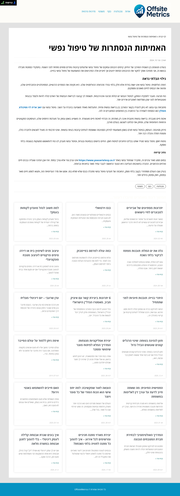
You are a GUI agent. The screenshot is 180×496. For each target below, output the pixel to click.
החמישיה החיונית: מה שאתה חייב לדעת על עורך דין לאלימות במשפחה (143, 392)
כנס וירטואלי (103, 208)
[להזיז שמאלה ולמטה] (2, 3)
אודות (127, 11)
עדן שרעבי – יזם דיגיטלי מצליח (40, 298)
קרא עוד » (159, 231)
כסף (109, 11)
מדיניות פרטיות (89, 11)
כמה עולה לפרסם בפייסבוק (94, 251)
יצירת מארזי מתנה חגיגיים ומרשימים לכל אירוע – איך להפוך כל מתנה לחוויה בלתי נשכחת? (90, 439)
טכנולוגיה (118, 11)
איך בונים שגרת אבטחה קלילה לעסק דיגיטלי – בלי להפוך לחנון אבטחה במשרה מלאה (39, 439)
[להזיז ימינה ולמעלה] (3, 2)
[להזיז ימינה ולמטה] (3, 3)
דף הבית (162, 36)
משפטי (101, 11)
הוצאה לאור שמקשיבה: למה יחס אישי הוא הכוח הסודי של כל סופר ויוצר (90, 392)
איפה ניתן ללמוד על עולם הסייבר (38, 340)
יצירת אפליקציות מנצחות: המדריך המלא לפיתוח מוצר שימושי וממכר (93, 344)
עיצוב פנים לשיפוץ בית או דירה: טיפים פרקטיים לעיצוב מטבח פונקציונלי (39, 255)
